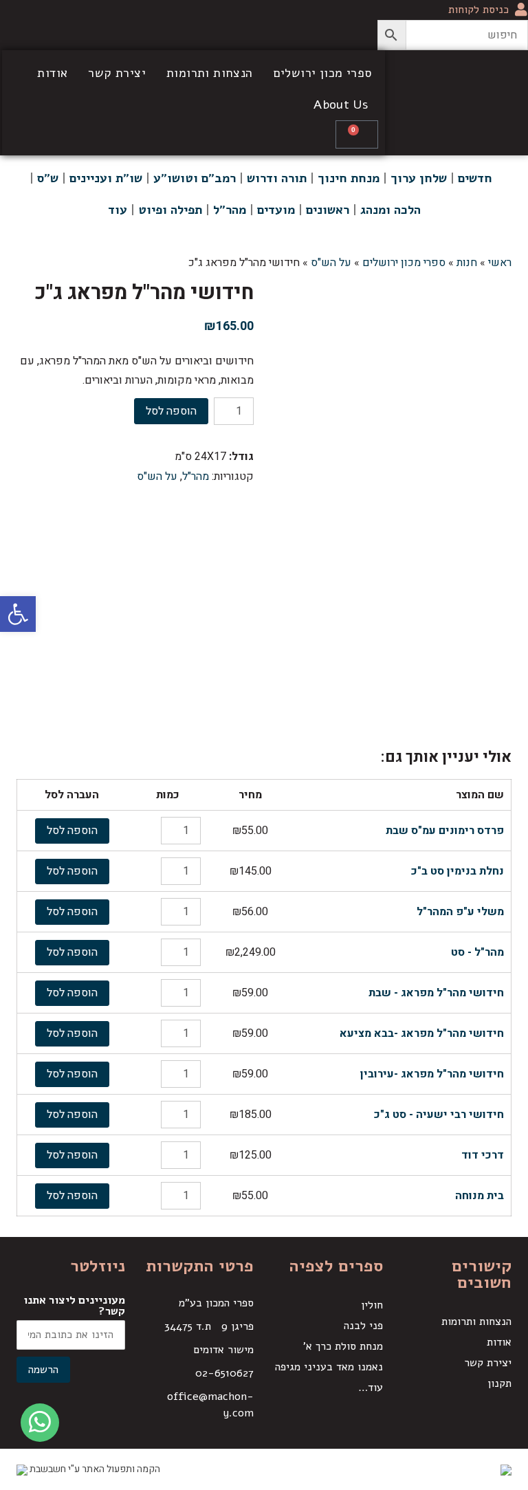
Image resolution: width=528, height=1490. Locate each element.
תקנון (499, 1383)
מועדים (276, 209)
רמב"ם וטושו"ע (194, 178)
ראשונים (327, 209)
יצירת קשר (117, 73)
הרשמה (43, 1369)
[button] (18, 614)
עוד (117, 209)
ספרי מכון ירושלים (323, 73)
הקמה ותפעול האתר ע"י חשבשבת (94, 1469)
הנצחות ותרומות (209, 73)
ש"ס (47, 178)
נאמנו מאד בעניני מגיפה (329, 1366)
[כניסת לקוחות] (521, 10)
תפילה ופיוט (170, 209)
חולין (372, 1305)
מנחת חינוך (349, 178)
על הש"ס (157, 476)
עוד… (370, 1387)
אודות (52, 73)
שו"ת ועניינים (105, 178)
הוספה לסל (171, 411)
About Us (341, 104)
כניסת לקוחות (478, 9)
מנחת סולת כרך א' (343, 1346)
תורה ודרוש (277, 178)
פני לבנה (363, 1325)
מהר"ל (229, 209)
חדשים (475, 178)
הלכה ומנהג (390, 209)
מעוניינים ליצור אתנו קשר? (74, 1306)
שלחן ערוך (418, 178)
